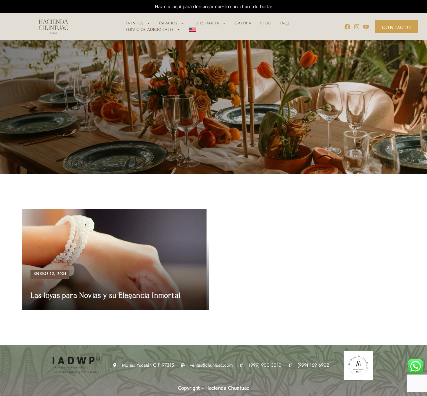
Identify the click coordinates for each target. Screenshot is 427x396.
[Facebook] (347, 27)
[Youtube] (366, 27)
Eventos (135, 23)
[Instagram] (357, 27)
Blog (265, 23)
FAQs (285, 23)
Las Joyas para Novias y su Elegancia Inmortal (105, 295)
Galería (243, 23)
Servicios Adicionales (150, 29)
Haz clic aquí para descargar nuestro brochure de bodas (213, 6)
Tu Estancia (206, 23)
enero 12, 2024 (50, 274)
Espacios (168, 23)
